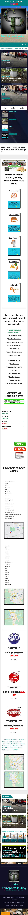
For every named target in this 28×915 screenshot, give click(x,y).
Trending (22, 108)
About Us (4, 60)
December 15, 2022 (9, 856)
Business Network (19, 905)
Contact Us (6, 850)
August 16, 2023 (8, 64)
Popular (13, 108)
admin (15, 64)
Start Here (11, 128)
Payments (7, 905)
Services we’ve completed (11, 78)
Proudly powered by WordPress (9, 897)
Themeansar (13, 899)
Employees (14, 902)
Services (7, 76)
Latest (5, 108)
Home (8, 60)
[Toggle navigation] (25, 45)
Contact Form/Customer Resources (13, 853)
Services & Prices (20, 902)
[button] (19, 44)
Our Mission (6, 62)
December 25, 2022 (9, 841)
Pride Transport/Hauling (12, 36)
